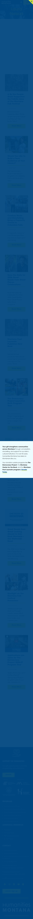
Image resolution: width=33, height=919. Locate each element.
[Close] (30, 2)
